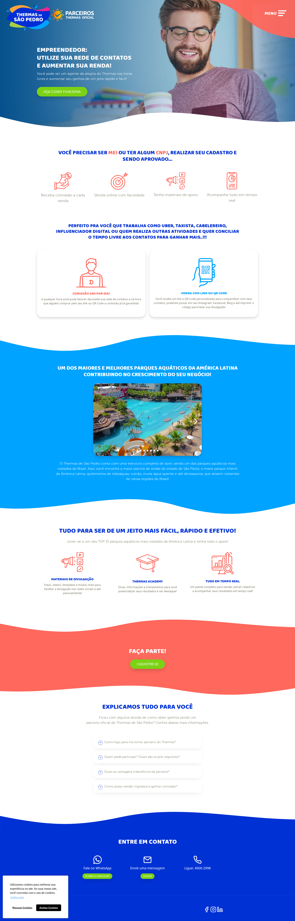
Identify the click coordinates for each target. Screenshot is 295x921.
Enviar (147, 876)
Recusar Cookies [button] (22, 907)
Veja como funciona (62, 91)
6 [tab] (154, 450)
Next (194, 419)
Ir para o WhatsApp (97, 876)
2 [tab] (141, 450)
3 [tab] (144, 450)
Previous (98, 419)
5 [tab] (151, 450)
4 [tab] (147, 450)
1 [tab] (137, 450)
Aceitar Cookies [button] (48, 907)
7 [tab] (158, 450)
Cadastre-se (147, 664)
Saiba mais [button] (17, 897)
